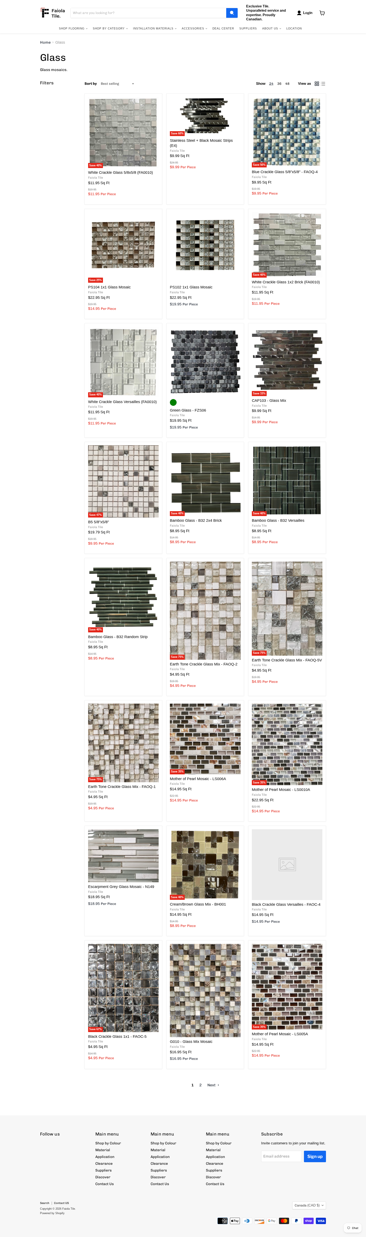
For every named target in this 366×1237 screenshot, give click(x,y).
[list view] (323, 84)
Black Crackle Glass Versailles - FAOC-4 (286, 904)
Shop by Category (109, 28)
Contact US (61, 1203)
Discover (102, 1177)
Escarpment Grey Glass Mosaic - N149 (121, 887)
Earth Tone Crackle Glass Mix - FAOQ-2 (203, 664)
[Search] (232, 13)
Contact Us (104, 1184)
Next (211, 1085)
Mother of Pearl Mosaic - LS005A (280, 1034)
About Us (270, 28)
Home (45, 42)
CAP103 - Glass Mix (269, 400)
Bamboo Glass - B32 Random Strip (118, 637)
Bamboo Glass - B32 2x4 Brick (196, 520)
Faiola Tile (95, 177)
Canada (307, 1205)
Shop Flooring (72, 28)
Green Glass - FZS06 (188, 410)
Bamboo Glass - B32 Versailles (278, 520)
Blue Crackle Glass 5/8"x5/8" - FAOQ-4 (285, 172)
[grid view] (317, 84)
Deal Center (223, 28)
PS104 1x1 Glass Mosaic (109, 287)
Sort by (91, 84)
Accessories (193, 28)
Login (307, 13)
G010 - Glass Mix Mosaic (191, 1041)
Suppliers (248, 28)
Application (104, 1157)
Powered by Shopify (52, 1213)
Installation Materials (154, 28)
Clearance (104, 1163)
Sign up (315, 1156)
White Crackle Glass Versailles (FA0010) (122, 402)
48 (287, 84)
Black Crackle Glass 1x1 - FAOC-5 (117, 1036)
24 (271, 84)
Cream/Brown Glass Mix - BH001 (198, 904)
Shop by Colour (108, 1143)
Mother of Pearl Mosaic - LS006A (198, 779)
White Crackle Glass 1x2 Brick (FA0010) (286, 282)
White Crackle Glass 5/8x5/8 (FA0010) (120, 172)
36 (279, 84)
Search (44, 1203)
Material (102, 1150)
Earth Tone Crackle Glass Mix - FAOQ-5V (287, 660)
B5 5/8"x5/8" (98, 522)
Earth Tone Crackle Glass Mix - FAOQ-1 (122, 787)
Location (294, 28)
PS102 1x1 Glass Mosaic (191, 287)
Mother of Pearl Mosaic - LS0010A (281, 790)
